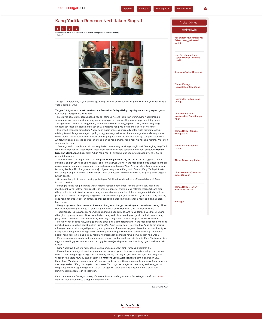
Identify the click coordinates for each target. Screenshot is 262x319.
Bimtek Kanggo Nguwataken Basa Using (187, 85)
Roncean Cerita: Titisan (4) (189, 72)
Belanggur (180, 201)
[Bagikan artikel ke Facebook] (57, 28)
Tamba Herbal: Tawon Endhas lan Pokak (186, 188)
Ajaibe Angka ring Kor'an (187, 160)
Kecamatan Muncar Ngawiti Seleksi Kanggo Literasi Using (189, 40)
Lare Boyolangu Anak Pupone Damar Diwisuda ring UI (187, 58)
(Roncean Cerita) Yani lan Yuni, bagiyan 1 (188, 173)
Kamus (143, 8)
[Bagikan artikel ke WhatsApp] (63, 28)
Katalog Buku (162, 8)
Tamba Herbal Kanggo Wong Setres (186, 132)
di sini (160, 276)
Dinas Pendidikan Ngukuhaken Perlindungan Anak (189, 116)
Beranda (127, 8)
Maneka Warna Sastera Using (187, 146)
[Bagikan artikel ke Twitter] (69, 28)
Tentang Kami (184, 8)
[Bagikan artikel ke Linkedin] (76, 28)
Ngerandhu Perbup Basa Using (187, 100)
